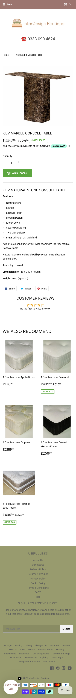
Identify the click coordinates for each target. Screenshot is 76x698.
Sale (22, 649)
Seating (18, 645)
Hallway (60, 649)
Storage (7, 645)
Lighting (44, 657)
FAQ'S (38, 592)
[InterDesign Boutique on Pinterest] (58, 668)
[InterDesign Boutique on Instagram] (64, 668)
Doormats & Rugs (61, 653)
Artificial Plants (45, 649)
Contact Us (38, 564)
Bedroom (54, 645)
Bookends (24, 653)
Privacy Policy (38, 578)
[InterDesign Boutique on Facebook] (52, 668)
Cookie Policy (38, 583)
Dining (28, 645)
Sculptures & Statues (29, 661)
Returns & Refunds (38, 574)
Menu (10, 4)
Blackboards (10, 653)
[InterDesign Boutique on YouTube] (70, 668)
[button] (11, 687)
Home (6, 55)
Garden (66, 645)
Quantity (7, 156)
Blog (38, 596)
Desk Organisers (41, 653)
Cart (70, 4)
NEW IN (13, 649)
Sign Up (67, 629)
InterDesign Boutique (38, 678)
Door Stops (15, 657)
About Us (38, 560)
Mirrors (31, 649)
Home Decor (31, 657)
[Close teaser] (19, 678)
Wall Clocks (49, 661)
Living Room (41, 645)
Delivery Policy (38, 569)
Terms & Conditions (38, 587)
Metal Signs (57, 657)
